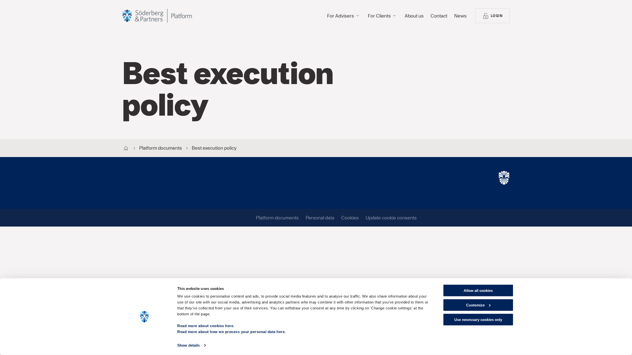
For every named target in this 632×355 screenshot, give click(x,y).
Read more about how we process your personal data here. (231, 332)
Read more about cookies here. (206, 326)
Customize (475, 305)
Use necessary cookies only (478, 319)
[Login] (157, 16)
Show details (188, 345)
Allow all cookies (478, 290)
